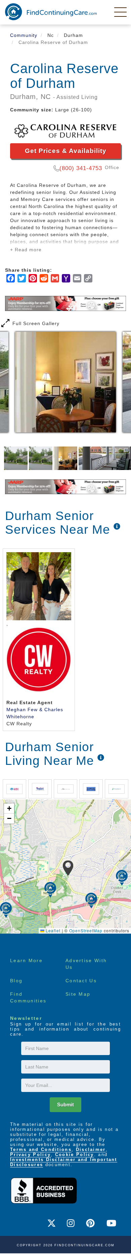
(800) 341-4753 (80, 168)
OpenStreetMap (85, 930)
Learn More (26, 960)
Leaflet (52, 930)
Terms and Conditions (41, 1149)
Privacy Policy (30, 1154)
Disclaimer (91, 1149)
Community (23, 35)
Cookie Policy (74, 1154)
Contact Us (81, 980)
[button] (68, 868)
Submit (65, 1104)
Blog (16, 980)
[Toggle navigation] (121, 12)
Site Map (78, 994)
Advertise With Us (86, 964)
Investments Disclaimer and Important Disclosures (63, 1162)
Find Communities (28, 997)
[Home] (51, 11)
